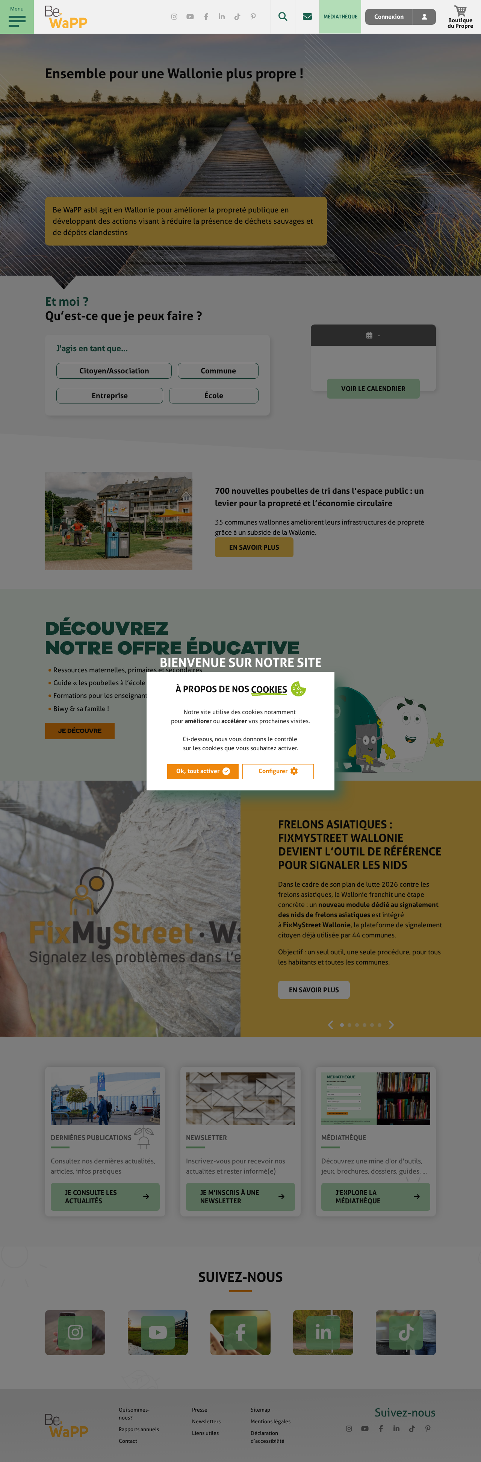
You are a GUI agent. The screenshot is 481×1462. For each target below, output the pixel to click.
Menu (17, 9)
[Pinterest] (253, 17)
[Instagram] (174, 17)
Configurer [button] (273, 771)
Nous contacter (307, 16)
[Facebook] (206, 17)
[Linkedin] (221, 17)
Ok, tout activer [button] (197, 771)
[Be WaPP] (66, 17)
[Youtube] (190, 17)
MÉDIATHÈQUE (340, 17)
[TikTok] (237, 17)
